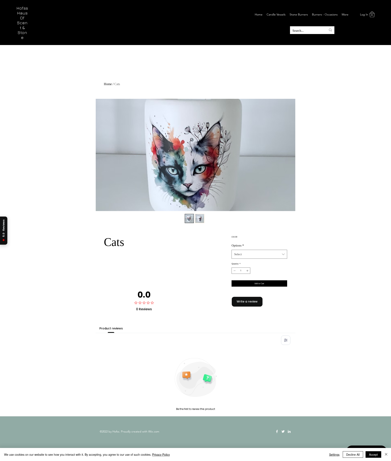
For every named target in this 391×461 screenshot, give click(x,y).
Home (108, 84)
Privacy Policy (161, 454)
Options (238, 245)
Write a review (247, 301)
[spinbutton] (241, 271)
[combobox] (259, 254)
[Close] (386, 454)
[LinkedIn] (289, 431)
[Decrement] (234, 271)
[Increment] (248, 271)
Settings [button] (334, 454)
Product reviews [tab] (111, 328)
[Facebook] (277, 431)
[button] (372, 14)
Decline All (353, 454)
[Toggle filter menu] (285, 340)
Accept (373, 454)
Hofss (22, 8)
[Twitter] (283, 431)
